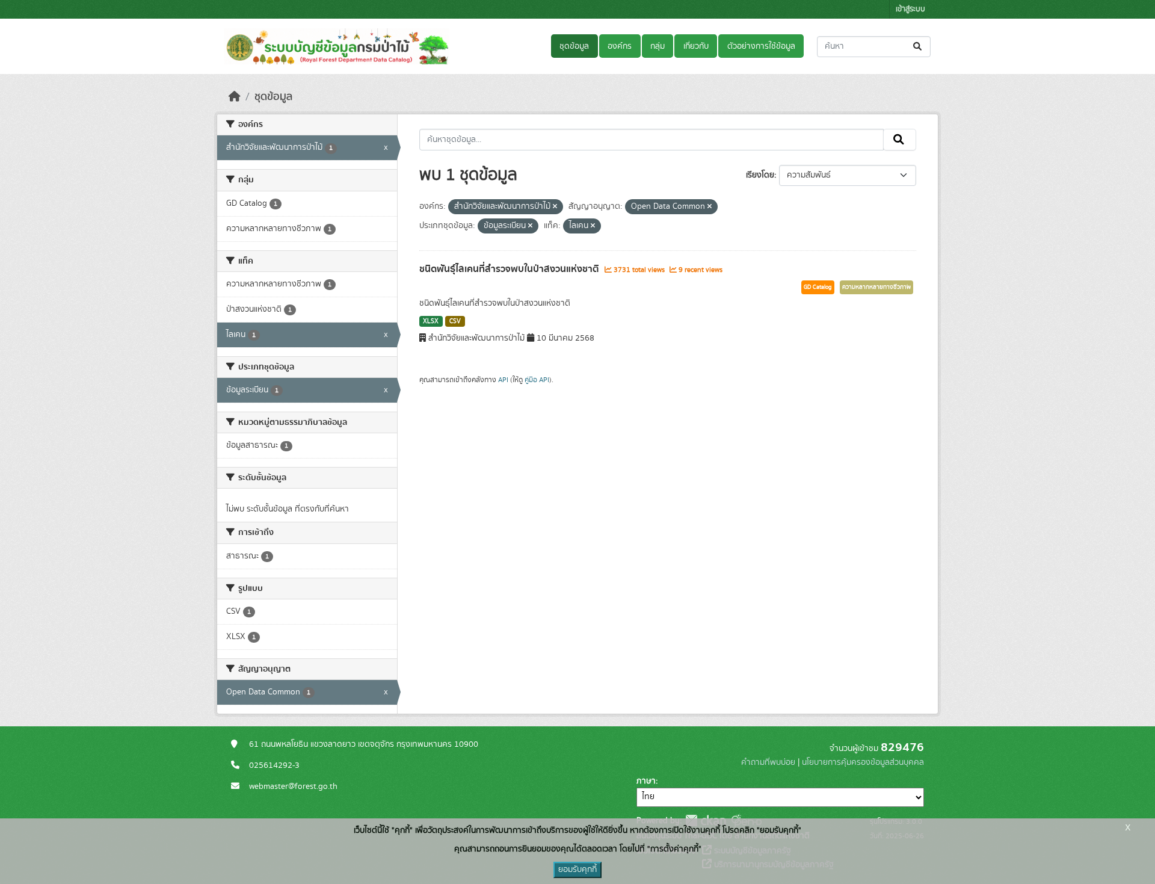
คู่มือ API (537, 379)
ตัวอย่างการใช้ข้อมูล (761, 46)
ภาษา (646, 781)
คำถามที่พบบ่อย (768, 762)
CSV (455, 321)
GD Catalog (818, 287)
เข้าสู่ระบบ (910, 9)
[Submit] (918, 46)
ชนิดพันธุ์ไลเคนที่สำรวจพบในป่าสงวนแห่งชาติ (510, 269)
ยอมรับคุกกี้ (577, 870)
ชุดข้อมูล (574, 46)
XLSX (431, 321)
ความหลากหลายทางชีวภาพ (876, 287)
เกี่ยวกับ (696, 46)
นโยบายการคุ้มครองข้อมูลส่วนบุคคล (863, 762)
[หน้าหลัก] (235, 97)
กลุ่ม (657, 46)
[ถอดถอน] (555, 207)
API (503, 379)
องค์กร (620, 46)
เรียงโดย (760, 175)
